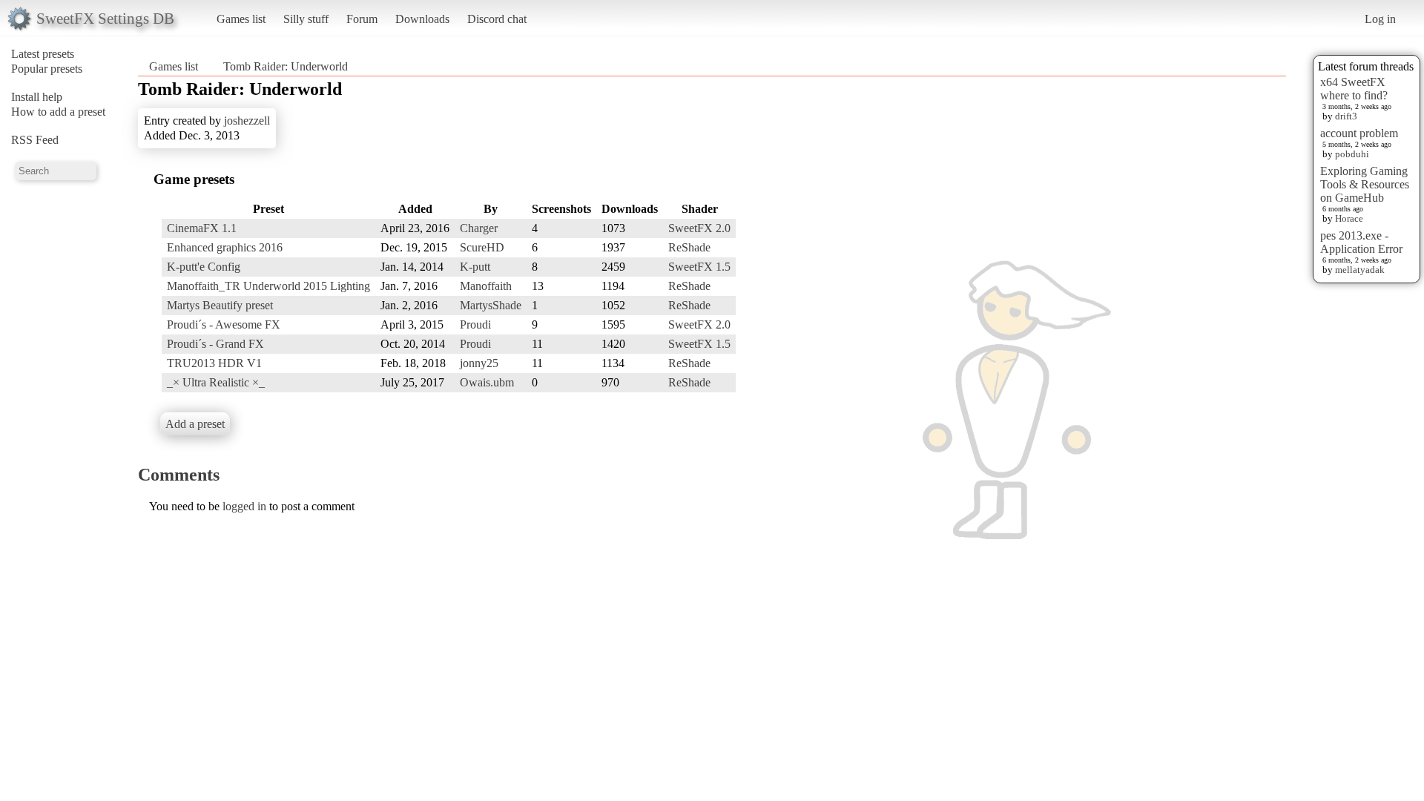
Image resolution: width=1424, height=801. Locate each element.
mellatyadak (1360, 269)
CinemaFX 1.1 (202, 228)
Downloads (422, 19)
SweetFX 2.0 (699, 228)
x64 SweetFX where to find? (1354, 89)
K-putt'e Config (203, 266)
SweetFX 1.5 (699, 266)
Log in (1380, 19)
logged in (244, 506)
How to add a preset (58, 111)
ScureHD (482, 247)
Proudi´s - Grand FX (215, 343)
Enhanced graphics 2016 (225, 247)
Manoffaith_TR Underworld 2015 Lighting (268, 286)
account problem (1359, 133)
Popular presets (46, 68)
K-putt (475, 266)
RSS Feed (35, 140)
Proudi (475, 324)
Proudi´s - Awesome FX (223, 324)
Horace (1349, 218)
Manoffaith (486, 286)
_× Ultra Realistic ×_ (216, 382)
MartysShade (490, 305)
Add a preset (195, 424)
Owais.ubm (487, 382)
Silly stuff (306, 19)
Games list (241, 19)
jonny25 (479, 363)
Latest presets (42, 53)
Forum (362, 19)
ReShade (689, 247)
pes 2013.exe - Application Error (1361, 242)
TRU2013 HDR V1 (214, 363)
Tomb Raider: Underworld (285, 66)
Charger (479, 228)
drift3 (1346, 116)
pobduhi (1352, 153)
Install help (36, 96)
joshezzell (247, 120)
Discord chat (497, 19)
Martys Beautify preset (220, 305)
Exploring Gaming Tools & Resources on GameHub (1364, 184)
